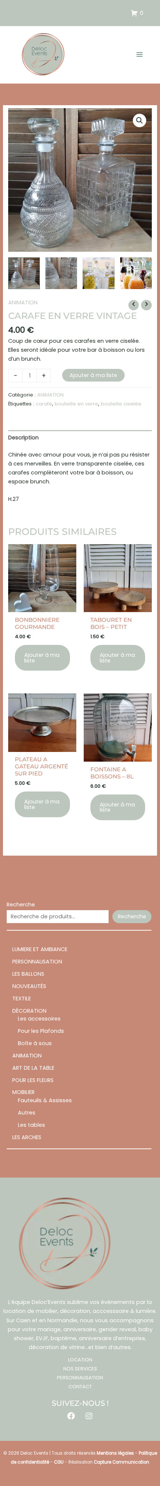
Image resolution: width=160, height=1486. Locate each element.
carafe (44, 403)
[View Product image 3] (98, 273)
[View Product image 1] (24, 273)
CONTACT (80, 1386)
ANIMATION (23, 302)
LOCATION (80, 1359)
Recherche (21, 904)
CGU (59, 1462)
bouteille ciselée (121, 403)
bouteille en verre (76, 403)
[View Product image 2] (61, 273)
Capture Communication (121, 1462)
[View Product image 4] (136, 273)
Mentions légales (115, 1453)
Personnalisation (80, 1377)
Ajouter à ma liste (93, 375)
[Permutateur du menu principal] (139, 54)
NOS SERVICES (80, 1368)
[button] (139, 120)
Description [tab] (23, 437)
